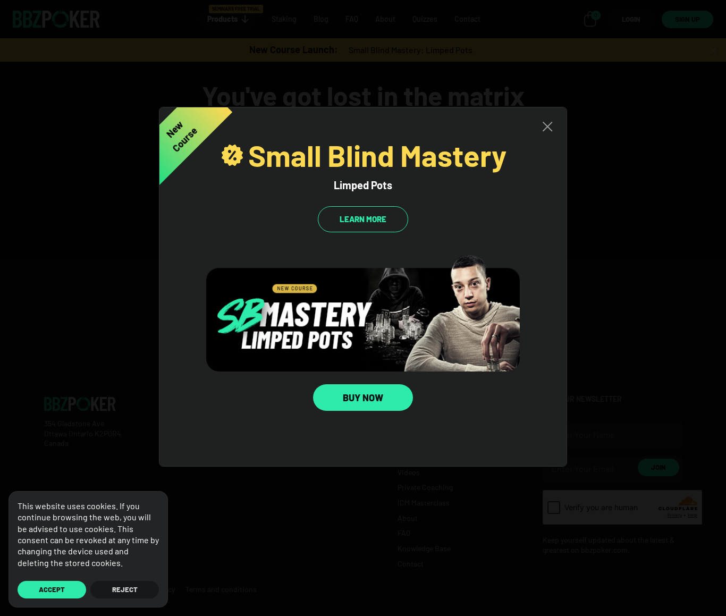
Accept (52, 589)
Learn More (363, 219)
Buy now (363, 397)
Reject (125, 589)
